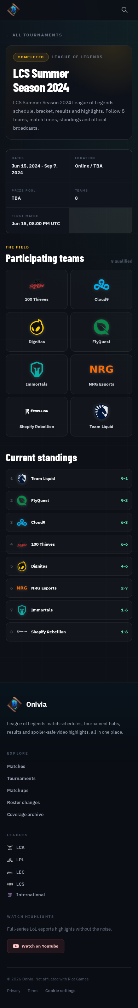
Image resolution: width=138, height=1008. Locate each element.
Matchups (17, 790)
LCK (20, 847)
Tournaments (21, 778)
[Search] (124, 10)
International (30, 895)
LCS (20, 884)
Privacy (14, 990)
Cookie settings (60, 990)
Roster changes (23, 802)
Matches (16, 766)
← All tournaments (34, 34)
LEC (20, 872)
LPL (20, 860)
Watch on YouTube (40, 946)
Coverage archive (25, 814)
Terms (33, 990)
